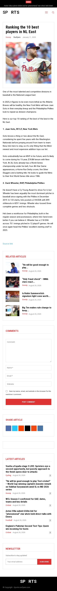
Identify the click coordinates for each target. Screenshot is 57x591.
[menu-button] (46, 12)
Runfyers (17, 37)
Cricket (8, 505)
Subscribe (44, 562)
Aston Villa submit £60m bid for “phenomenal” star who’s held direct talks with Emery (28, 514)
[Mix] (34, 428)
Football (9, 520)
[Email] (27, 428)
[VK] (40, 428)
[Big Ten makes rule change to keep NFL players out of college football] (12, 310)
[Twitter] (15, 428)
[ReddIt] (21, 428)
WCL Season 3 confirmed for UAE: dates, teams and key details (26, 500)
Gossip (8, 37)
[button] (53, 12)
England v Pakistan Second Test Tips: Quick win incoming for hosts (27, 527)
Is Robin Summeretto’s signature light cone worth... (36, 294)
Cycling (8, 475)
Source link (8, 243)
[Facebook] (8, 428)
